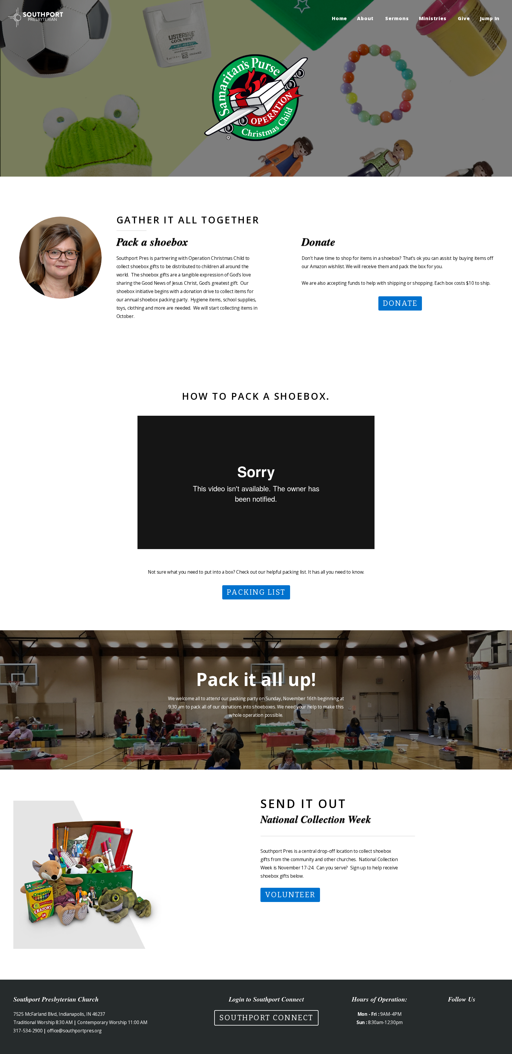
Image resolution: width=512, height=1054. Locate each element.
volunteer (290, 894)
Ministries (433, 18)
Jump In (490, 18)
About (366, 18)
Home (339, 18)
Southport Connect (266, 1017)
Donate (400, 303)
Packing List (256, 592)
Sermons (397, 18)
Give (464, 18)
